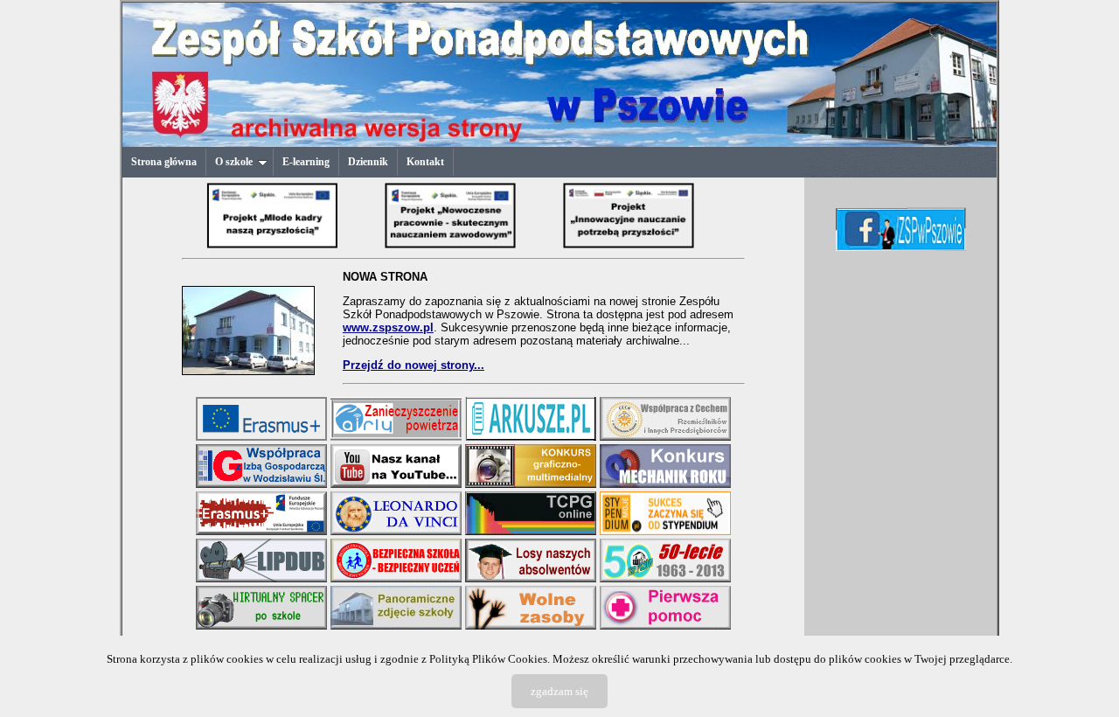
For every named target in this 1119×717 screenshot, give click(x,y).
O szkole (234, 162)
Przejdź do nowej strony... (413, 365)
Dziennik (368, 162)
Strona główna (164, 162)
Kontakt (425, 162)
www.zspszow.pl (388, 327)
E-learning (306, 162)
